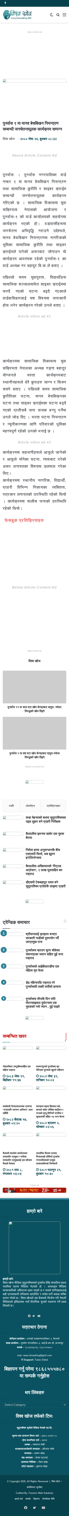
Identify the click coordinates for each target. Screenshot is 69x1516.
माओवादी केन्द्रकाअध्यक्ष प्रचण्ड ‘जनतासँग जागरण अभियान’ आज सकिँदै (18, 1110)
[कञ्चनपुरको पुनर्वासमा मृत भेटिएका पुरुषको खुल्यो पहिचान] (51, 1054)
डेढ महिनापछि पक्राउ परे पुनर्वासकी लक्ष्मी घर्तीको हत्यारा (43, 984)
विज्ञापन (36, 1498)
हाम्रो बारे (19, 1498)
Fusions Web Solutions (41, 1493)
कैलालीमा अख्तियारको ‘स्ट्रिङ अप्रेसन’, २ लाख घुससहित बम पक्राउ (44, 870)
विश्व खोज (9, 139)
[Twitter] (34, 1316)
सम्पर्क (28, 1498)
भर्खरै (11, 805)
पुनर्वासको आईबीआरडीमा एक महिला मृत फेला (42, 968)
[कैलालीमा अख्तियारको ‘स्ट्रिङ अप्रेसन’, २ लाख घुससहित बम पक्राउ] (13, 871)
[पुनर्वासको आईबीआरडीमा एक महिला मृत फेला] (13, 971)
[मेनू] (64, 16)
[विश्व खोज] (17, 14)
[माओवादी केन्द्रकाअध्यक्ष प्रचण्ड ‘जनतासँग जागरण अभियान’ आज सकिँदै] (18, 1094)
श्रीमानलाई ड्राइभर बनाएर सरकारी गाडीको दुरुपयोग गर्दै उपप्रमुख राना (42, 938)
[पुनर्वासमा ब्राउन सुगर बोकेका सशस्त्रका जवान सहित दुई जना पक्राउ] (13, 955)
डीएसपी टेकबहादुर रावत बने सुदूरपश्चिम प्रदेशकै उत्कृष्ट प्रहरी (46, 884)
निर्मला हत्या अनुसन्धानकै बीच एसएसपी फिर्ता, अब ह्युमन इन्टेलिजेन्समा (43, 854)
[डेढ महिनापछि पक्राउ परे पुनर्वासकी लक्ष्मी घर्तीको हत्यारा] (13, 987)
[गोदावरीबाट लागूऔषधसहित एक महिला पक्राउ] (18, 1054)
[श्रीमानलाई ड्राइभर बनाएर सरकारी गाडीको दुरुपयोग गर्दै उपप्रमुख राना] (13, 939)
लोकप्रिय (30, 805)
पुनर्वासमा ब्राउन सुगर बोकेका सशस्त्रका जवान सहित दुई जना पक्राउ (44, 954)
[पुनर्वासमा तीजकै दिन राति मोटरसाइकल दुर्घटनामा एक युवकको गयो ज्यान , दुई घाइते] (13, 1004)
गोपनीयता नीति (48, 1498)
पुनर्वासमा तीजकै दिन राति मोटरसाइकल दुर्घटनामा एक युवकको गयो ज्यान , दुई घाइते (43, 1002)
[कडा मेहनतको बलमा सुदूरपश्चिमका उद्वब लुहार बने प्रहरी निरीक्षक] (13, 822)
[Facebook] (30, 1316)
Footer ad (34, 1185)
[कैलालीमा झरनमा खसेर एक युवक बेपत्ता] (13, 839)
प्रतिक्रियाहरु (53, 805)
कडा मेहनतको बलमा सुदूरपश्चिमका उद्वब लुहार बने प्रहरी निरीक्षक (46, 819)
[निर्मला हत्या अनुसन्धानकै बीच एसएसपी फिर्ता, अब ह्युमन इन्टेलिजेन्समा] (13, 855)
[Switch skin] (51, 16)
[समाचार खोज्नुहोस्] (58, 16)
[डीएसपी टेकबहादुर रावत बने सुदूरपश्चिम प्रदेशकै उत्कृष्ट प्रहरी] (13, 887)
